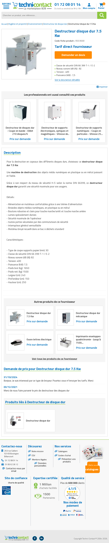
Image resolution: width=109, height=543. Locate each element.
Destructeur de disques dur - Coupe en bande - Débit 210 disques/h (20, 131)
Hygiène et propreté (18, 24)
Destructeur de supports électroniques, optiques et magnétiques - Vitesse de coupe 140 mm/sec (54, 132)
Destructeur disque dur (38, 421)
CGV (33, 455)
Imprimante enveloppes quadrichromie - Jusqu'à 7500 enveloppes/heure (88, 341)
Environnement (35, 24)
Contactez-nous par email (15, 469)
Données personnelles (40, 464)
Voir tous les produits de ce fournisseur (54, 359)
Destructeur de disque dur (55, 24)
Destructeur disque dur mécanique (88, 314)
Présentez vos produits (69, 460)
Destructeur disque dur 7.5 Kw (39, 314)
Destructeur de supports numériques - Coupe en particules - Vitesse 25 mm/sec (89, 132)
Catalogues (62, 451)
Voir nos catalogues (91, 467)
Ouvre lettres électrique (39, 339)
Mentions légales (39, 459)
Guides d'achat (64, 455)
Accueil (4, 23)
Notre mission (38, 451)
